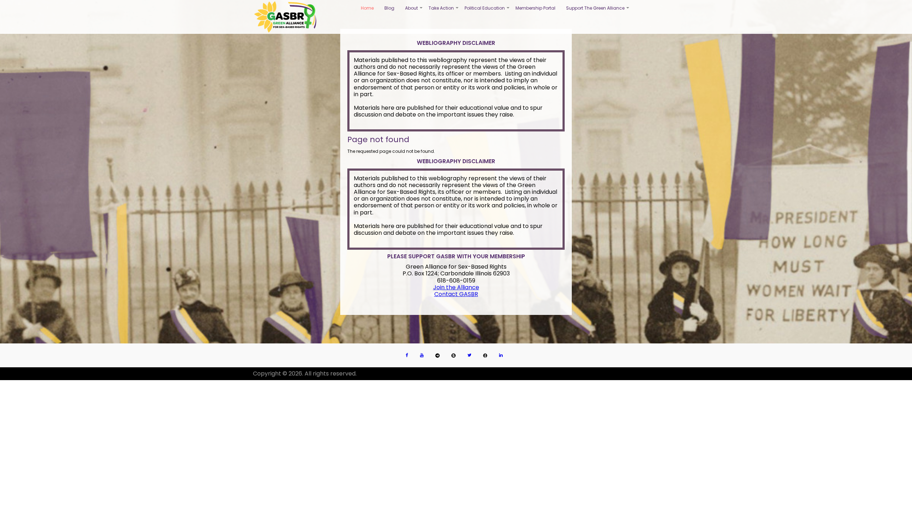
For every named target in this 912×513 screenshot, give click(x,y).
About (414, 10)
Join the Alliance (456, 287)
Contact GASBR (456, 294)
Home (367, 8)
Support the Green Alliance (598, 10)
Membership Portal (535, 8)
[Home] (285, 17)
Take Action (444, 10)
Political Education (487, 10)
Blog (389, 8)
